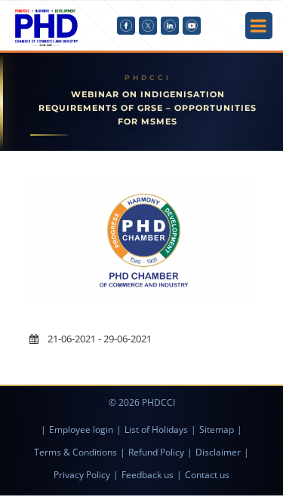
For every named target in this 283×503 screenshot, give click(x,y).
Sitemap (216, 429)
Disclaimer (218, 452)
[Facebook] (126, 26)
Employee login (81, 429)
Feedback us (148, 474)
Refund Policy (156, 452)
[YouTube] (192, 26)
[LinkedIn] (170, 26)
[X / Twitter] (148, 26)
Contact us (207, 474)
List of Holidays (156, 429)
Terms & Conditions (75, 452)
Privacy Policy (82, 474)
